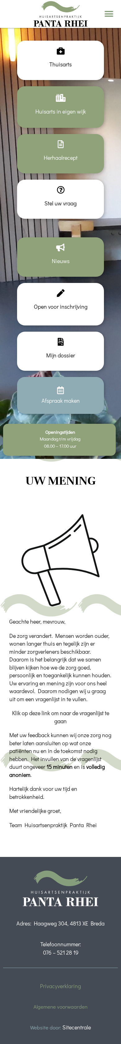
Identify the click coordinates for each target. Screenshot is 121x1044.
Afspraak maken (61, 400)
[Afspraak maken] (61, 390)
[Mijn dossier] (61, 342)
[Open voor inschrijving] (61, 293)
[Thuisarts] (61, 51)
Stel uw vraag (60, 203)
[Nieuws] (61, 247)
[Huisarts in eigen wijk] (61, 98)
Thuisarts (60, 64)
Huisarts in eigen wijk (60, 111)
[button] (109, 14)
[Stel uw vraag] (61, 190)
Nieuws (60, 261)
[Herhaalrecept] (61, 144)
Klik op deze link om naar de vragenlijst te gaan (60, 717)
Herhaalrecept (61, 157)
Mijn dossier (60, 355)
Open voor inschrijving (60, 306)
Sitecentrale (76, 1027)
